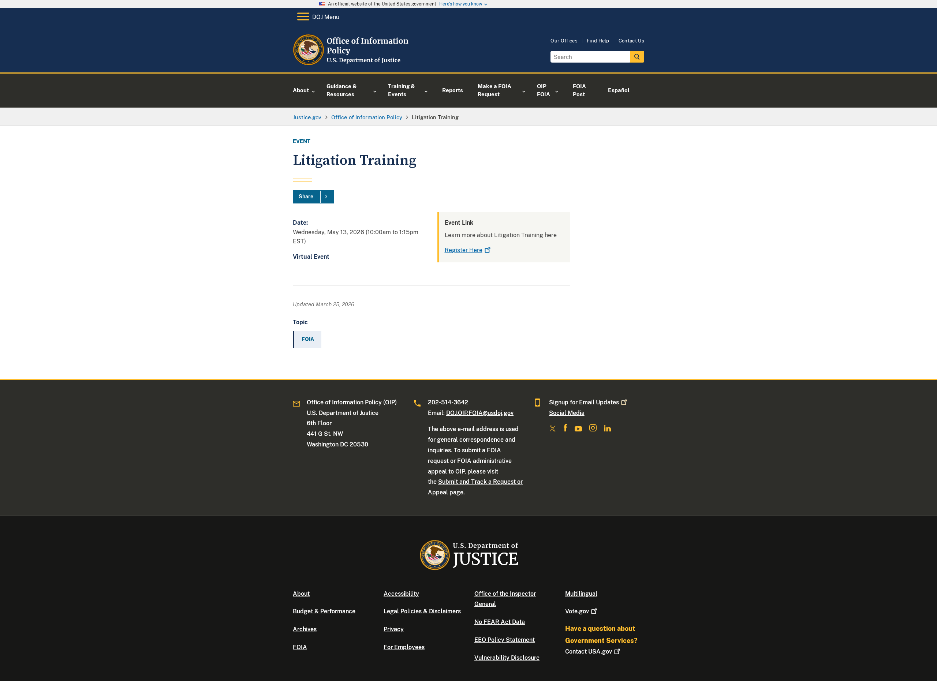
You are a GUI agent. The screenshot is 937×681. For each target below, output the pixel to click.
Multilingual (581, 593)
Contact (588, 651)
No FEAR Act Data (499, 621)
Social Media (567, 412)
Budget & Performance (324, 611)
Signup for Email (584, 402)
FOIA (300, 647)
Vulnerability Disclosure (507, 657)
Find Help (598, 41)
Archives (305, 629)
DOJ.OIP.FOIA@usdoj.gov (480, 412)
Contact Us (631, 41)
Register (463, 250)
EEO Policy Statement (504, 639)
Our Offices (564, 41)
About (301, 593)
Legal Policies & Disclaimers (422, 611)
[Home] (352, 64)
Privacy (394, 629)
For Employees (404, 647)
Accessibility (401, 593)
